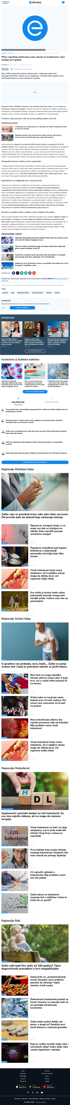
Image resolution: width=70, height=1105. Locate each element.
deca (12, 293)
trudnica (16, 173)
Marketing (17, 1098)
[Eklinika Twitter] (32, 1092)
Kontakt (53, 1098)
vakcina (57, 293)
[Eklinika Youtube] (42, 1092)
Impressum (24, 1098)
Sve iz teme (35, 351)
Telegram (4, 281)
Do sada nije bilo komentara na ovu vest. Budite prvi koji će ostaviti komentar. (25, 304)
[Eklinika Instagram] (37, 1092)
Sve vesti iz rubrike (35, 391)
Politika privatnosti (44, 1098)
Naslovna (4, 53)
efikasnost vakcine (23, 293)
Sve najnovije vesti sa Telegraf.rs (35, 462)
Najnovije (17, 469)
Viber (64, 279)
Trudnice (36, 152)
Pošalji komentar (22, 308)
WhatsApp (58, 279)
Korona (10, 53)
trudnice (48, 293)
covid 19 (54, 106)
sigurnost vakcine (37, 293)
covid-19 (5, 293)
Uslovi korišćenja (58, 285)
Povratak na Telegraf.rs (6, 2)
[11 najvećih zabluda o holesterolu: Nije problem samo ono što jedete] (14, 881)
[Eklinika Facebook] (28, 1092)
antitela (53, 190)
